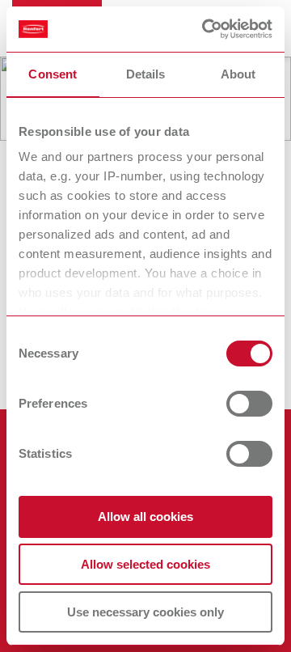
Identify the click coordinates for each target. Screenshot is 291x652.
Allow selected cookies (145, 564)
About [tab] (238, 74)
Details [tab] (146, 74)
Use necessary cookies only (145, 612)
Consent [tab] (52, 74)
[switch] (249, 404)
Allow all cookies (145, 516)
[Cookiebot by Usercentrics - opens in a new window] (205, 29)
